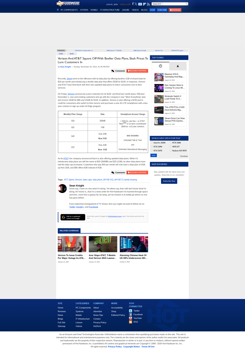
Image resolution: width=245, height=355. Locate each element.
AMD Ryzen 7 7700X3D (114, 50)
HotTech (97, 326)
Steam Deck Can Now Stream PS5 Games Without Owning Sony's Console (175, 119)
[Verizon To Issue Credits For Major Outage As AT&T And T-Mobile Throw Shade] (72, 244)
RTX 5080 (176, 142)
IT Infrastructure (83, 319)
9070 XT (176, 146)
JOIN (116, 4)
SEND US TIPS (125, 4)
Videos (79, 326)
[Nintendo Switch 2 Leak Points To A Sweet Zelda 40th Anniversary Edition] (159, 99)
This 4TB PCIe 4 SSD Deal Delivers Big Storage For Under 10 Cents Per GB (175, 108)
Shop (152, 10)
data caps (87, 180)
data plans (97, 180)
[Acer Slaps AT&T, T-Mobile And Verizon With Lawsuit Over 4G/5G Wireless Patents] (103, 244)
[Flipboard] (144, 4)
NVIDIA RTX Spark (177, 50)
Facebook (93, 207)
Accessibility (117, 308)
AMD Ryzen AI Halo (140, 50)
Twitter (72, 207)
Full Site (61, 322)
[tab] (160, 66)
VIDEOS (135, 10)
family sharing (130, 180)
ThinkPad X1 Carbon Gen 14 (84, 50)
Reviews (62, 311)
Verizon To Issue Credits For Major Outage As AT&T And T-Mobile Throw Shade (71, 257)
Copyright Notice (131, 347)
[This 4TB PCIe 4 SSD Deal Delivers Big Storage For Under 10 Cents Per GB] (159, 110)
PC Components (83, 308)
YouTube (138, 318)
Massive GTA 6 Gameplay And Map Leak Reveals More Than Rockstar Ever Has (174, 75)
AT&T (65, 158)
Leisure (79, 322)
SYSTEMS (84, 10)
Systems (79, 311)
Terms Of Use (148, 347)
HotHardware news (115, 216)
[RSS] (148, 4)
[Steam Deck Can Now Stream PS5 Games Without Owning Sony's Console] (159, 121)
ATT (66, 180)
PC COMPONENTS (69, 10)
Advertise (97, 311)
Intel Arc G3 (158, 50)
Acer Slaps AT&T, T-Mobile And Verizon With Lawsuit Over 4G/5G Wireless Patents (102, 257)
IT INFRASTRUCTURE (110, 10)
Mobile (79, 315)
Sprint (69, 79)
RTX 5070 (157, 150)
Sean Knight (76, 185)
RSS (136, 322)
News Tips (98, 315)
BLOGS (144, 10)
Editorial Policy (118, 315)
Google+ (80, 207)
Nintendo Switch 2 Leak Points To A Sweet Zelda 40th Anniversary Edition (173, 97)
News (72, 53)
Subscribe (162, 10)
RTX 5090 (157, 146)
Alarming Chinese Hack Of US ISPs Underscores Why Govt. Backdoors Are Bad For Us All (133, 257)
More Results (184, 156)
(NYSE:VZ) (108, 180)
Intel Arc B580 (159, 142)
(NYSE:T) (118, 180)
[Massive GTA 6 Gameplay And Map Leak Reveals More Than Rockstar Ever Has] (159, 77)
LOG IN (109, 4)
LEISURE (125, 10)
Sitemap (61, 326)
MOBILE (94, 10)
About (96, 308)
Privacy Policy (99, 322)
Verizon (71, 94)
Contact (96, 319)
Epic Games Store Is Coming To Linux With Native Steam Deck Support (175, 86)
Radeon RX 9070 (179, 150)
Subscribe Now (169, 181)
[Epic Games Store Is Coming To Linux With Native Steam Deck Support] (159, 88)
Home (60, 308)
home (61, 53)
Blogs (60, 319)
